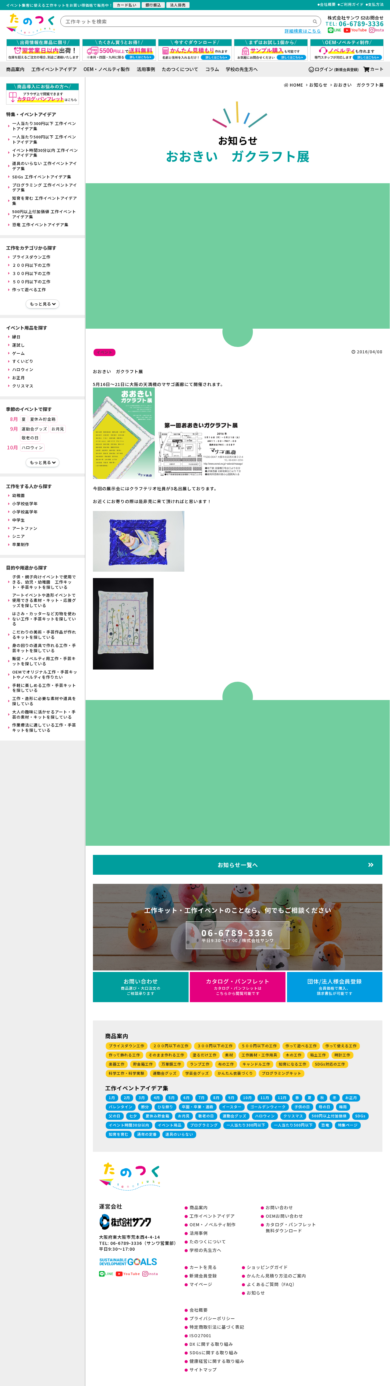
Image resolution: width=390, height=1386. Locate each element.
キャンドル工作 (256, 1063)
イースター (232, 1106)
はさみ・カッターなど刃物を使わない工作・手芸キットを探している (44, 619)
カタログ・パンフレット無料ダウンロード (291, 1227)
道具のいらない (179, 1134)
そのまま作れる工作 (166, 1054)
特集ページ (348, 1124)
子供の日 (302, 1106)
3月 (142, 1097)
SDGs (360, 1115)
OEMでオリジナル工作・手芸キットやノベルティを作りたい (44, 674)
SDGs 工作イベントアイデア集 (41, 177)
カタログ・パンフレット (238, 986)
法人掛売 (178, 4)
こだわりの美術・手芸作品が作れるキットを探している (44, 634)
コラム (212, 69)
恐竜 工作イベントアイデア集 (40, 224)
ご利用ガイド (352, 4)
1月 (112, 1097)
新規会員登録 (203, 1276)
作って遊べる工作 (29, 289)
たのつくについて (180, 69)
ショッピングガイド (267, 1267)
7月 (201, 1097)
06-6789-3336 (237, 935)
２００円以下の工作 (31, 265)
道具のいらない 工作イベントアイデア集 (44, 165)
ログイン (324, 69)
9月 (14, 429)
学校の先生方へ (242, 69)
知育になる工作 (293, 1063)
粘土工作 (318, 1054)
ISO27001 (200, 1335)
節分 (145, 1106)
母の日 (325, 1106)
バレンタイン (121, 1106)
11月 (265, 1097)
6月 (186, 1097)
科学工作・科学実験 (126, 1073)
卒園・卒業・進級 (198, 1106)
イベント (104, 352)
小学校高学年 (25, 512)
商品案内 (15, 69)
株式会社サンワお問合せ (356, 18)
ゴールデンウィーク (268, 1106)
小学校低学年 (25, 503)
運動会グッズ (34, 429)
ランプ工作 (200, 1063)
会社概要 (328, 4)
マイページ (201, 1284)
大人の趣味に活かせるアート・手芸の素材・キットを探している (44, 714)
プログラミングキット (281, 1073)
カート (377, 69)
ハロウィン (23, 369)
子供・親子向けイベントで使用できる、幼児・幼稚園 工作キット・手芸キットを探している (44, 582)
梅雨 (343, 1106)
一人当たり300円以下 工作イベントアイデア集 (44, 125)
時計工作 (342, 1054)
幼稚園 (18, 495)
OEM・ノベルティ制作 (213, 1224)
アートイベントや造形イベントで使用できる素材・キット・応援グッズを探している (44, 600)
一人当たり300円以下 (245, 1124)
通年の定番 (147, 1134)
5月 (171, 1097)
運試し (18, 345)
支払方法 (376, 4)
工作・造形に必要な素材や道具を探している (44, 700)
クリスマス (23, 386)
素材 (229, 1054)
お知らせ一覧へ (238, 865)
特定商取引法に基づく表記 (217, 1327)
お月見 (57, 429)
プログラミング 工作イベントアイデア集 (44, 187)
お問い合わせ (141, 986)
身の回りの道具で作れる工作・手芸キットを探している (44, 647)
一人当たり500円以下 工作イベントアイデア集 (44, 139)
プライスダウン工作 (31, 257)
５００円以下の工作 (31, 281)
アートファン (24, 528)
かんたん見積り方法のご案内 (276, 1276)
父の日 (115, 1115)
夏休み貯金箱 (43, 419)
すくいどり (23, 361)
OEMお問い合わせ (284, 1216)
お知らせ (256, 1293)
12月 (282, 1097)
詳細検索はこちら (303, 30)
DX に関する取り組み (211, 1344)
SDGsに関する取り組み (214, 1352)
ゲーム (18, 353)
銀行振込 (153, 4)
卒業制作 (20, 544)
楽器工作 (117, 1063)
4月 (157, 1097)
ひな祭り (165, 1106)
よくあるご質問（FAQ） (272, 1284)
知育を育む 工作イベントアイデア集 (44, 200)
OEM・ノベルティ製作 (106, 69)
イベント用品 (170, 1124)
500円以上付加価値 (329, 1115)
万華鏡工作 (171, 1063)
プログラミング (204, 1124)
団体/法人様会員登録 (334, 986)
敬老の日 (30, 438)
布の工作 (226, 1063)
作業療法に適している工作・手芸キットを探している (44, 727)
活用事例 (146, 69)
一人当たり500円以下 (293, 1124)
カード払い (126, 4)
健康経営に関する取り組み (217, 1361)
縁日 (16, 337)
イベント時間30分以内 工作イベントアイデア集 (45, 152)
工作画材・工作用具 (259, 1054)
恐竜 (325, 1124)
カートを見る (203, 1267)
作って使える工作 (341, 1045)
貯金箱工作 (143, 1063)
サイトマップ (203, 1369)
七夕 (133, 1115)
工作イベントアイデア (54, 69)
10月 (12, 448)
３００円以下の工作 (31, 273)
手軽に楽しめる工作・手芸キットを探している (44, 687)
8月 (14, 419)
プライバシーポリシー (212, 1318)
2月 (127, 1097)
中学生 (18, 520)
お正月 (18, 377)
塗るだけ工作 (205, 1054)
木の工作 (294, 1054)
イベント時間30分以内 (129, 1124)
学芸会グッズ (197, 1073)
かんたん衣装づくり (235, 1073)
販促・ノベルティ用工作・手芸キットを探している (44, 660)
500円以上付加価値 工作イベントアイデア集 (44, 214)
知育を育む (119, 1134)
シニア (18, 536)
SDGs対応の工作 (330, 1063)
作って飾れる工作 (124, 1054)
